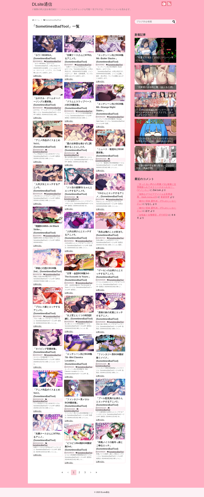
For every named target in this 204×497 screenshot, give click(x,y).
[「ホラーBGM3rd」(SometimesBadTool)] (47, 43)
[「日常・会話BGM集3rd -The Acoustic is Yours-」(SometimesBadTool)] (79, 262)
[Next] (90, 472)
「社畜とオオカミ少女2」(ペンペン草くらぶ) (154, 58)
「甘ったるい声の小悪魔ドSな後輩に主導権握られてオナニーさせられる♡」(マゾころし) (156, 187)
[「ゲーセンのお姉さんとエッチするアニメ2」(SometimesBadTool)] (110, 259)
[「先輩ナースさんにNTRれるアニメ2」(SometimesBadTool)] (79, 43)
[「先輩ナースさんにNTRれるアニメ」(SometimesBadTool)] (47, 422)
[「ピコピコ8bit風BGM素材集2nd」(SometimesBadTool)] (79, 432)
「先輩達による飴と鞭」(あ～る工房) (154, 87)
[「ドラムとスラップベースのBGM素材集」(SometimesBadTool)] (79, 90)
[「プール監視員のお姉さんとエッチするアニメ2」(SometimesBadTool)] (110, 387)
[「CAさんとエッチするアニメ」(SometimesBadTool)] (110, 182)
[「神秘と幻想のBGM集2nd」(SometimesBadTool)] (47, 257)
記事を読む (37, 76)
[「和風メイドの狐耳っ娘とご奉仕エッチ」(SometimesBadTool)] (110, 431)
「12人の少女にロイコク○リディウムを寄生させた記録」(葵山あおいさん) (154, 139)
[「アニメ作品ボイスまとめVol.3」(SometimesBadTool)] (47, 378)
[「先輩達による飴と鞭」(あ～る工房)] (155, 77)
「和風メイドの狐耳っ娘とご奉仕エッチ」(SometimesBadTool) (109, 445)
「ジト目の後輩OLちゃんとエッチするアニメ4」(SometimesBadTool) (78, 190)
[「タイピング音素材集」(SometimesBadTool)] (47, 337)
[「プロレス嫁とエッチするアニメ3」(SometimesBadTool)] (47, 295)
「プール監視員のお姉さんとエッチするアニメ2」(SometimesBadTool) (109, 401)
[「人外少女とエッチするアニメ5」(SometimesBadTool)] (47, 173)
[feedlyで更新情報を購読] (164, 3)
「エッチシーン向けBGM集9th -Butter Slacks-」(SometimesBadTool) (110, 58)
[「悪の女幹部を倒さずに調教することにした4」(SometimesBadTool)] (79, 132)
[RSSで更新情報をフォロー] (169, 3)
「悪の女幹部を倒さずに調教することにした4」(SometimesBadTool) (78, 146)
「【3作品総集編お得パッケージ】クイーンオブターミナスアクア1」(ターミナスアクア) (154, 112)
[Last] (96, 472)
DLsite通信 (42, 4)
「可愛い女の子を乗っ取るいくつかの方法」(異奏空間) (155, 166)
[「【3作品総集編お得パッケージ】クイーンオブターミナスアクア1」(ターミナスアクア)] (155, 104)
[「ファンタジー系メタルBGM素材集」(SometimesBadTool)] (79, 388)
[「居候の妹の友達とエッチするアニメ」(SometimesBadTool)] (110, 301)
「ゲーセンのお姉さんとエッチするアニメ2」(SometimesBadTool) (109, 273)
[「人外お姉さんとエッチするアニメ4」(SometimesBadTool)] (79, 220)
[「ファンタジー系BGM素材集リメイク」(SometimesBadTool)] (110, 343)
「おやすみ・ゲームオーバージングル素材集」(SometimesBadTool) (46, 101)
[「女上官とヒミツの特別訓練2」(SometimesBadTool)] (79, 304)
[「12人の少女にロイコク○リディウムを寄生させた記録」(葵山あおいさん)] (155, 131)
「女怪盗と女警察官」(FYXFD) (152, 215)
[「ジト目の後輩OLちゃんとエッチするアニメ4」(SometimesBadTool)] (79, 176)
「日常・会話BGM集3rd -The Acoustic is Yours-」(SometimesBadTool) (78, 276)
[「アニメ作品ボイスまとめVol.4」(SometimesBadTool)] (47, 129)
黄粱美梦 (165, 197)
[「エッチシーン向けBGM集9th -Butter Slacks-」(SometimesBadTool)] (110, 43)
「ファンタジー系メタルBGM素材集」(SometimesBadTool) (77, 402)
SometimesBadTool (53, 61)
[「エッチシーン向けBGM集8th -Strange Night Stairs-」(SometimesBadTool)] (110, 92)
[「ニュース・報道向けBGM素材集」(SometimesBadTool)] (110, 138)
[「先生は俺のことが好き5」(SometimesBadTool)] (110, 220)
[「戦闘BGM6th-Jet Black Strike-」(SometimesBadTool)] (47, 215)
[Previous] (68, 472)
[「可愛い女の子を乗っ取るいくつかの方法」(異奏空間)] (155, 158)
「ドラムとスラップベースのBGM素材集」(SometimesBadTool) (78, 104)
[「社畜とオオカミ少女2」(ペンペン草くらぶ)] (155, 50)
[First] (62, 472)
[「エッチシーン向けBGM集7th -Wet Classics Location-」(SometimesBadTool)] (79, 342)
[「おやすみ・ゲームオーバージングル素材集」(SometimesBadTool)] (47, 87)
